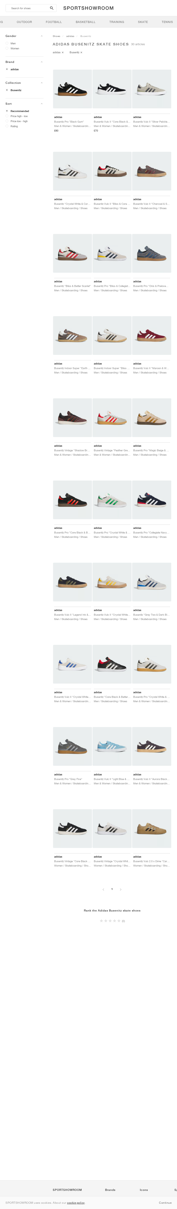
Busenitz (16, 90)
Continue (165, 1202)
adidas (15, 69)
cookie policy (76, 1202)
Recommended (20, 111)
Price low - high (19, 121)
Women (15, 48)
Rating (14, 126)
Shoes (56, 36)
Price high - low (19, 116)
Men (13, 43)
